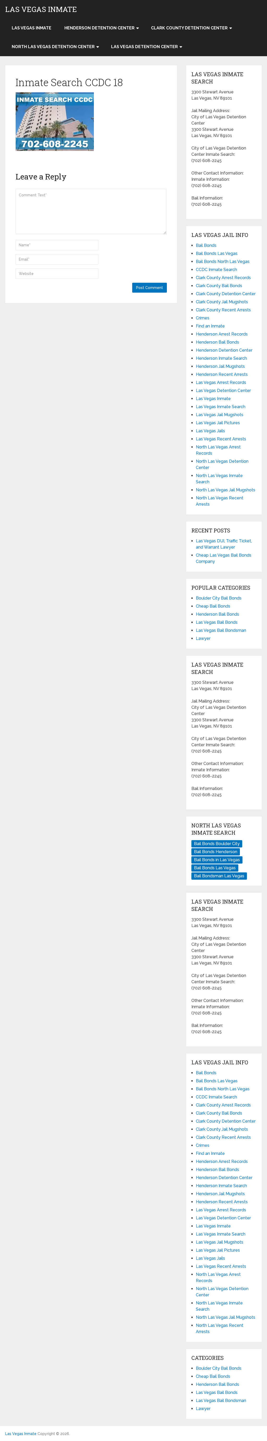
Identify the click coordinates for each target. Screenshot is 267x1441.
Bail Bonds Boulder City (217, 843)
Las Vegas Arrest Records (221, 382)
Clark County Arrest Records (223, 277)
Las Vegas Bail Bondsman (221, 630)
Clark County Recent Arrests (223, 309)
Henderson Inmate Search (221, 358)
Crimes (202, 318)
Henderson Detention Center (99, 27)
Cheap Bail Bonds (213, 606)
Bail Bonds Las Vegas (217, 253)
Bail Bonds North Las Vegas (223, 261)
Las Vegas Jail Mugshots (219, 414)
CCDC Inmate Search (216, 269)
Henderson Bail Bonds (217, 342)
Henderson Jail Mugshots (220, 366)
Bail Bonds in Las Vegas (217, 859)
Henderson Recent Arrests (222, 374)
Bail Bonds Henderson (215, 851)
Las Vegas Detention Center (144, 46)
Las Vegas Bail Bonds (217, 622)
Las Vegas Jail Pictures (218, 422)
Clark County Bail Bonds (219, 285)
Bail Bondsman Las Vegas (219, 875)
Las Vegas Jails (210, 430)
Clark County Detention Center (189, 27)
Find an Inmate (210, 326)
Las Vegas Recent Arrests (221, 438)
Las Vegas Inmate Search (220, 406)
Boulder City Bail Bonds (218, 598)
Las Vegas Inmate (41, 9)
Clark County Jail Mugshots (222, 301)
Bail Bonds (206, 245)
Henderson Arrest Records (222, 334)
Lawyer (203, 638)
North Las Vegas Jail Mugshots (225, 489)
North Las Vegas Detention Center (53, 46)
